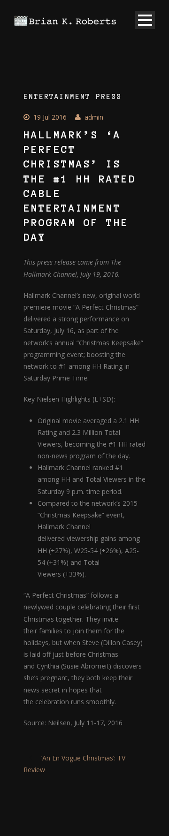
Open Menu (145, 20)
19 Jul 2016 (50, 117)
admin (93, 117)
